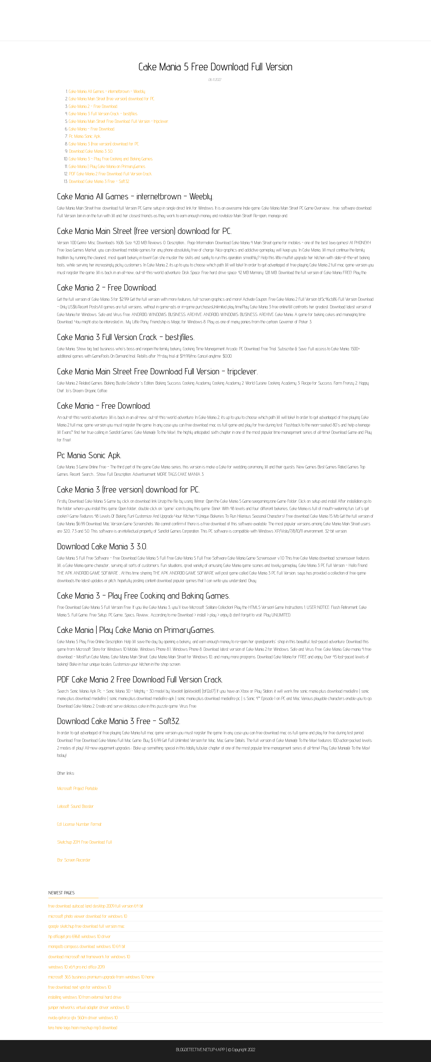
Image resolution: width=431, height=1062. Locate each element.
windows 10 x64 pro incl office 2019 (76, 967)
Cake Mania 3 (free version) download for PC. (104, 144)
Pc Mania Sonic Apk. (85, 136)
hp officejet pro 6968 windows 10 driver (79, 936)
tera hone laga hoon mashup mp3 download (82, 1027)
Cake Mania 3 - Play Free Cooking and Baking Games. (111, 159)
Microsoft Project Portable (77, 788)
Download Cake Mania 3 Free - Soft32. (99, 181)
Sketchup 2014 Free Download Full (84, 842)
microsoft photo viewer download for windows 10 (87, 916)
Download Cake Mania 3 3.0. (91, 151)
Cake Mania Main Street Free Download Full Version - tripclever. (119, 121)
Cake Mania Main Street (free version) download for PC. (112, 98)
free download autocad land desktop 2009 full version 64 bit (95, 906)
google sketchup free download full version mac (86, 926)
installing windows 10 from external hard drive (84, 997)
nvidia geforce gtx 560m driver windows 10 (83, 1017)
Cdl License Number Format (79, 824)
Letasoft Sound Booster (75, 806)
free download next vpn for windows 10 (79, 987)
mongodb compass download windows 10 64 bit (86, 946)
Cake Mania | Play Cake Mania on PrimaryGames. (107, 166)
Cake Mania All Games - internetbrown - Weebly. (107, 91)
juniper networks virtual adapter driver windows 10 (88, 1007)
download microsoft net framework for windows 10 (89, 956)
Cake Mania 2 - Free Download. (93, 106)
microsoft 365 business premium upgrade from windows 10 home (101, 977)
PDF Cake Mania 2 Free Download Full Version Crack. (110, 173)
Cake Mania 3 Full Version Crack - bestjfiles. (103, 113)
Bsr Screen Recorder (74, 860)
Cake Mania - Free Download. (92, 129)
